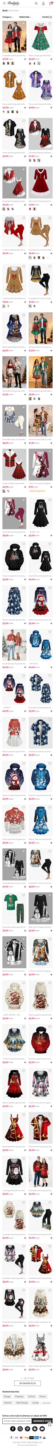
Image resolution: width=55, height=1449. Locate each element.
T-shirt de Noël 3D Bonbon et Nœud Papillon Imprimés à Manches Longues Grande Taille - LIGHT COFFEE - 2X (14, 299)
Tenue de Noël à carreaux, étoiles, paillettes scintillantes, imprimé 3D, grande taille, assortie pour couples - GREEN (41, 347)
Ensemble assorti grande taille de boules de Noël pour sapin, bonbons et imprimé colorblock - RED (14, 532)
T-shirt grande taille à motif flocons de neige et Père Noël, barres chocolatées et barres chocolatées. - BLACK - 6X (14, 1191)
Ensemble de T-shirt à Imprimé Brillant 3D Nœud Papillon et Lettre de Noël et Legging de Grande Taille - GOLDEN (41, 299)
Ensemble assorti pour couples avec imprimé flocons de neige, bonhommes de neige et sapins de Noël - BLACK (14, 883)
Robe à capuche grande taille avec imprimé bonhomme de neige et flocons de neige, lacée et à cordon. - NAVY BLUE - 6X (41, 839)
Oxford (31, 1396)
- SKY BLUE (33, 664)
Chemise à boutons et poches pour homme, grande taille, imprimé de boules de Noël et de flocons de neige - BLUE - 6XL (41, 752)
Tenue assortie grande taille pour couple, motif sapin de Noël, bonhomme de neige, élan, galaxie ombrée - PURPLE (41, 104)
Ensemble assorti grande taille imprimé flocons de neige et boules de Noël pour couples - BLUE (41, 708)
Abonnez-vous (42, 1421)
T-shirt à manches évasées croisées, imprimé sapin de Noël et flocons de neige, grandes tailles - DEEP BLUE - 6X (14, 1059)
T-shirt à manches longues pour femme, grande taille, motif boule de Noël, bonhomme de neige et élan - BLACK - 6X (41, 971)
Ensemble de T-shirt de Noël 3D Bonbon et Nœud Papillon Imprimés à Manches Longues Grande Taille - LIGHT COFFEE (41, 250)
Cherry (42, 1396)
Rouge (7, 1396)
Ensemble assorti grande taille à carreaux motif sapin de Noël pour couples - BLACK (41, 576)
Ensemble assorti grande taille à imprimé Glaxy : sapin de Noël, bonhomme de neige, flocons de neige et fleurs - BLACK (14, 1278)
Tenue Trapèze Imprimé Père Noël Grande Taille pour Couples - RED (14, 483)
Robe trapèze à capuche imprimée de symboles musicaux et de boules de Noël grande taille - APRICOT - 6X (41, 1322)
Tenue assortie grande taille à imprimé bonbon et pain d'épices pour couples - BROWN (14, 104)
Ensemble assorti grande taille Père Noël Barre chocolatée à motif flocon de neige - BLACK (14, 1322)
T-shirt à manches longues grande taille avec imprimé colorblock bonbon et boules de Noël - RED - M (41, 483)
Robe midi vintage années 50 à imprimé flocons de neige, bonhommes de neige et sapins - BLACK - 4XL (41, 927)
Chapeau (19, 1396)
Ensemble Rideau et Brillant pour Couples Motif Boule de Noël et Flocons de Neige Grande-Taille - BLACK (41, 153)
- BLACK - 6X (34, 532)
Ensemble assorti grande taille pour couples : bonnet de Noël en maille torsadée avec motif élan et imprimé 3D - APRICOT (14, 1234)
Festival (7, 1402)
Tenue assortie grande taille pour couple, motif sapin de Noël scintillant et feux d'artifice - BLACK (14, 153)
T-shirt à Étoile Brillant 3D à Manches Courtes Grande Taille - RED (14, 250)
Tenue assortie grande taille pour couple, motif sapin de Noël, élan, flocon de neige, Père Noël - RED (14, 391)
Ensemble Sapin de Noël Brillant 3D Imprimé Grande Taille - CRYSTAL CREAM (14, 440)
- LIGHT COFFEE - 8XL (11, 1015)
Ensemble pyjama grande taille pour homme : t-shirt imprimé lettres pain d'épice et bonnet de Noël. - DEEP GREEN (14, 927)
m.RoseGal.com (15, 3)
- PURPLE (6, 708)
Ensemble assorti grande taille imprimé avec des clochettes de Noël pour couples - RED (14, 56)
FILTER (45, 17)
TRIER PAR (24, 17)
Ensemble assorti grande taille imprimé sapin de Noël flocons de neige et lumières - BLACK (41, 1234)
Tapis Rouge (22, 1402)
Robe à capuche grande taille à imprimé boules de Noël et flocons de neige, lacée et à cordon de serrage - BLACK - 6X (14, 620)
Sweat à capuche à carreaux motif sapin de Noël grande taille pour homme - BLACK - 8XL (14, 576)
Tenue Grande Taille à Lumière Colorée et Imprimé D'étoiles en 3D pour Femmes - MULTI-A (41, 440)
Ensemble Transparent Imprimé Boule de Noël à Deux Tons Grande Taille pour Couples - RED (14, 201)
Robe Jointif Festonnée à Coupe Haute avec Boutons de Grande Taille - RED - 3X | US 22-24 (41, 201)
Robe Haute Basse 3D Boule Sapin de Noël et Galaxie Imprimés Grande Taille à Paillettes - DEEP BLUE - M (14, 347)
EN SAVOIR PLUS (27, 1383)
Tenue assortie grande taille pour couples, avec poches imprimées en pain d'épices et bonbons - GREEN (41, 391)
